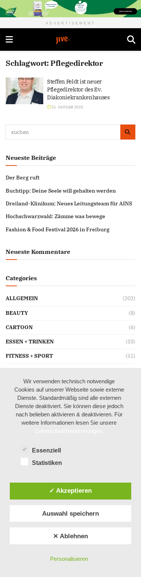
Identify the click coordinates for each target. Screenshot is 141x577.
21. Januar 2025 (67, 107)
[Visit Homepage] (70, 40)
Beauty (17, 313)
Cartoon (19, 327)
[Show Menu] (9, 39)
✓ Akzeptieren (70, 490)
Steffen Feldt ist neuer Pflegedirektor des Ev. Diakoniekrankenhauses (78, 89)
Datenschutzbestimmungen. (69, 431)
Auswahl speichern (70, 513)
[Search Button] (131, 39)
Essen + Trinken (30, 341)
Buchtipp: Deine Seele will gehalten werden (61, 190)
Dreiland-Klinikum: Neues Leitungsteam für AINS (69, 203)
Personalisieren (69, 559)
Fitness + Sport (29, 355)
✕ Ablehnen (70, 536)
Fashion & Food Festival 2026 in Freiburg (57, 229)
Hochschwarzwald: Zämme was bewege (55, 216)
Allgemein (22, 298)
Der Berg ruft (22, 177)
